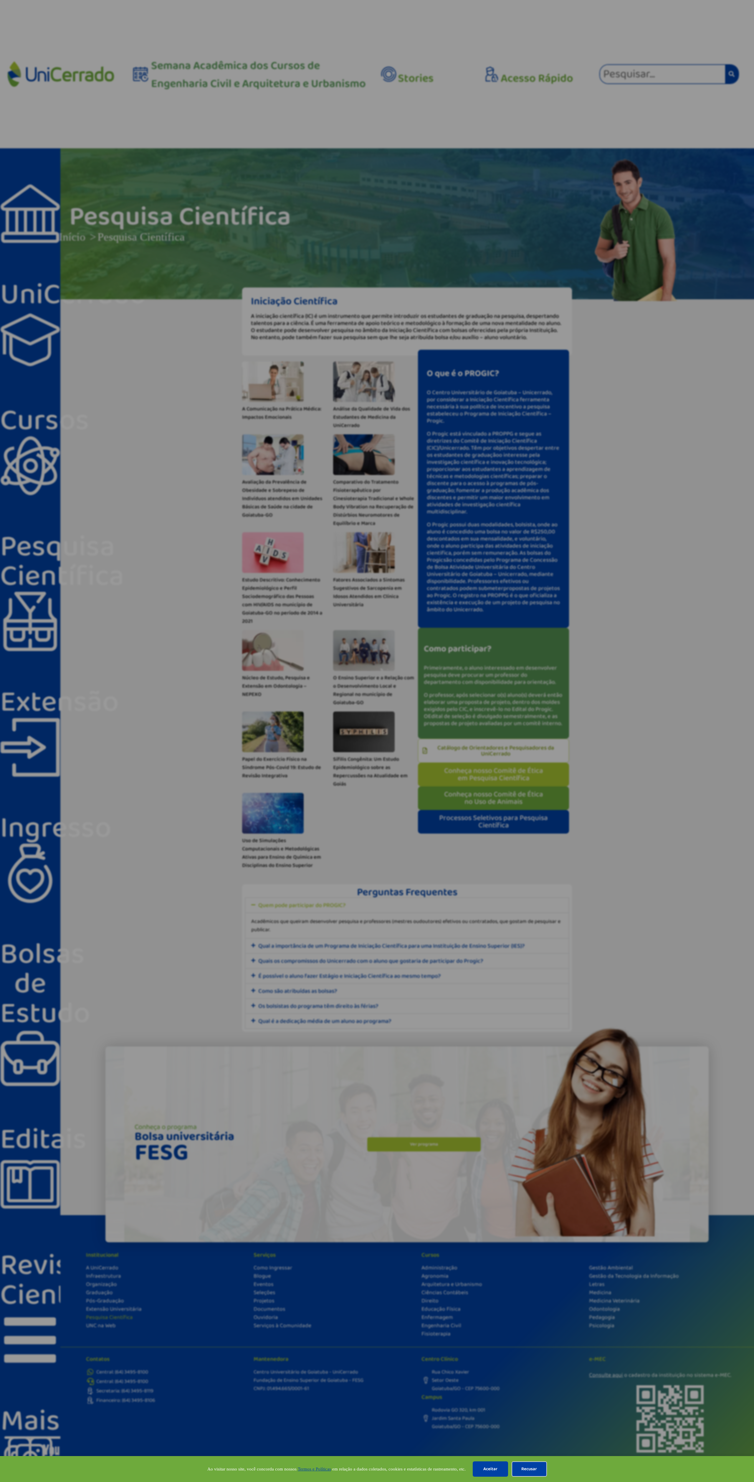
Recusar (529, 1469)
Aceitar (490, 1469)
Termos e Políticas (314, 1469)
